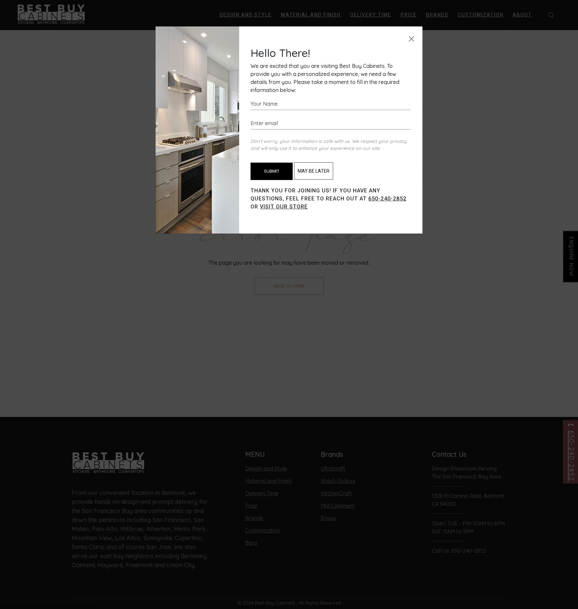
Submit (271, 171)
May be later (313, 171)
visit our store (284, 206)
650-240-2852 (387, 198)
